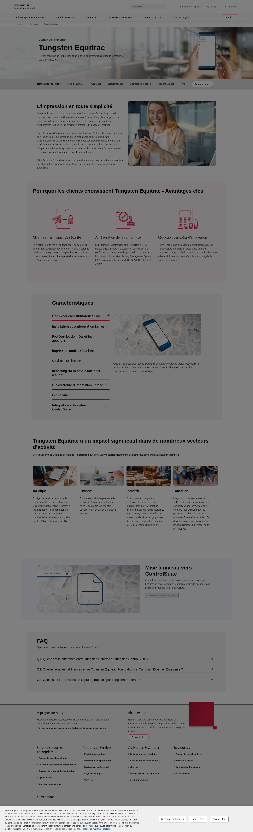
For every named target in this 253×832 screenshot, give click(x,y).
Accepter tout (219, 819)
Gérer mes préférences (172, 819)
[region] (126, 819)
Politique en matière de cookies (96, 829)
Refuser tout (198, 819)
